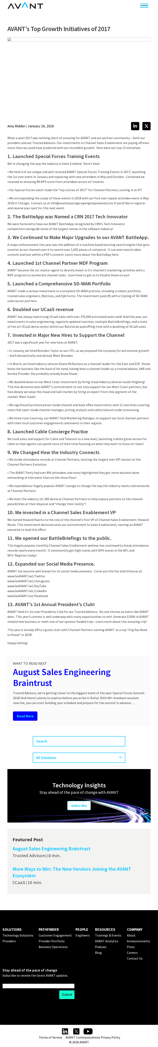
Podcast (101, 947)
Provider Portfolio (52, 941)
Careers (132, 953)
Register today (25, 555)
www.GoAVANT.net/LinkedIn (27, 591)
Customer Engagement (55, 935)
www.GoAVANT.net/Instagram (28, 581)
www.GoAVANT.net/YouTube (26, 586)
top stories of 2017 (73, 190)
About (131, 935)
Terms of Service (50, 1037)
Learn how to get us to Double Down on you (98, 275)
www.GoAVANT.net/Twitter (26, 576)
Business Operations (53, 947)
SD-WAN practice (88, 291)
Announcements (138, 941)
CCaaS (19, 882)
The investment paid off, (94, 296)
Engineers (83, 935)
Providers (9, 941)
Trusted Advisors (29, 855)
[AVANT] (25, 5)
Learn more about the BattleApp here (91, 254)
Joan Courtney (32, 418)
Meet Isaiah (27, 397)
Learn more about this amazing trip (120, 621)
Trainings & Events (108, 935)
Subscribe (79, 805)
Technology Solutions (17, 935)
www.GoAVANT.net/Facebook (27, 596)
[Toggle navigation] (144, 5)
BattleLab (72, 326)
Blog (98, 953)
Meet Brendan (63, 355)
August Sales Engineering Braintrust (62, 677)
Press (131, 947)
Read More (25, 716)
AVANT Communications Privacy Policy (93, 1037)
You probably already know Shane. (54, 374)
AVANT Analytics (106, 941)
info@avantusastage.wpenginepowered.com (82, 203)
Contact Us (135, 958)
